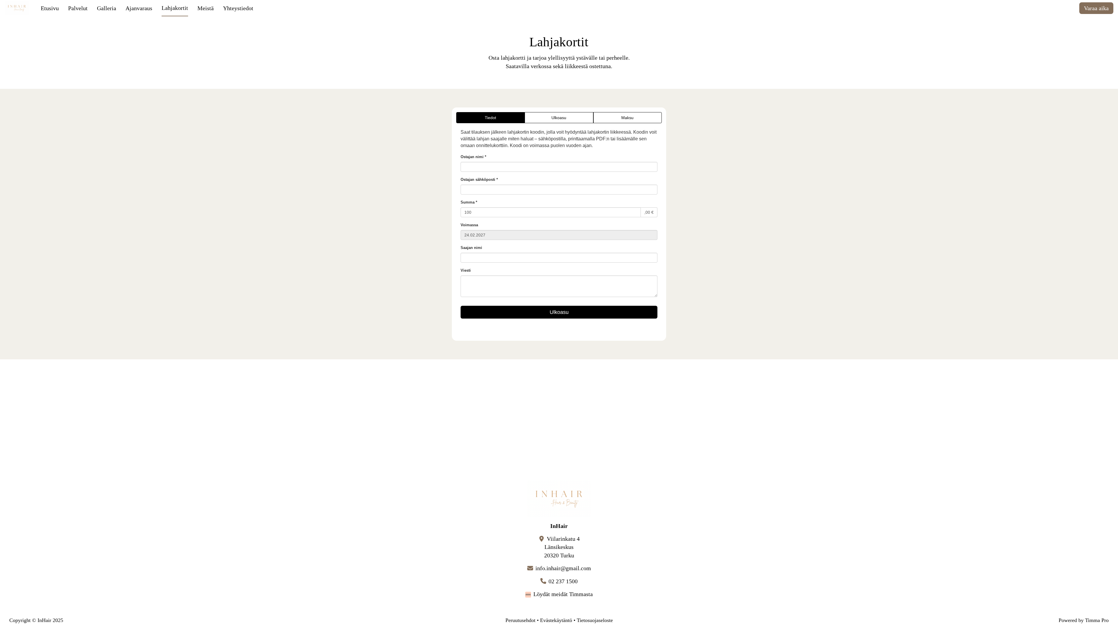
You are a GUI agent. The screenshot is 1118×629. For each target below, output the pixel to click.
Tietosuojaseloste (595, 620)
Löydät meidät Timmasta (563, 594)
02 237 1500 (563, 581)
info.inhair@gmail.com (563, 568)
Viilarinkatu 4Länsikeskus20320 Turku (562, 547)
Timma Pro (1097, 620)
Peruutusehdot (520, 620)
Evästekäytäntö (556, 620)
